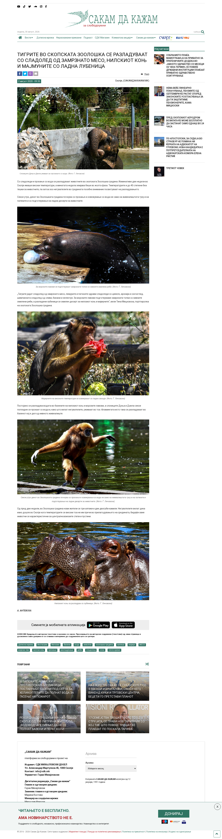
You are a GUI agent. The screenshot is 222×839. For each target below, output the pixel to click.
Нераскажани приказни (68, 37)
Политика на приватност (133, 832)
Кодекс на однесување (180, 832)
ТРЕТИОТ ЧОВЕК (175, 168)
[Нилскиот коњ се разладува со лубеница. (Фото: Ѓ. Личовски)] (83, 599)
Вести (28, 37)
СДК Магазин (102, 37)
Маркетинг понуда (78, 832)
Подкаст (88, 37)
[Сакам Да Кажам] (111, 26)
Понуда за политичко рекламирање (104, 832)
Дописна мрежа (45, 37)
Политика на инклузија (156, 832)
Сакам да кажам (145, 37)
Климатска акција (121, 37)
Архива (89, 762)
